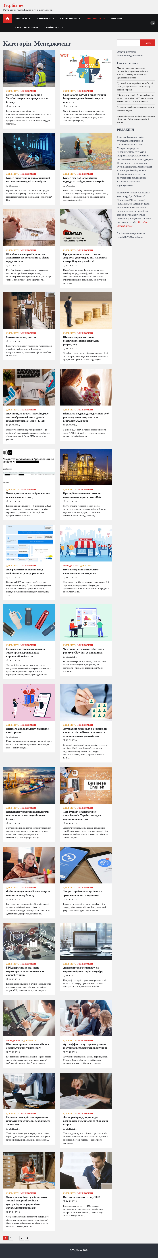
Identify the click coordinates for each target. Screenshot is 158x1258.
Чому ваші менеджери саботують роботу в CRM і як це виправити (83, 650)
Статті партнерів (26, 27)
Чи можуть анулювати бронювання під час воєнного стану (28, 495)
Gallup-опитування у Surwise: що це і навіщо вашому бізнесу (29, 893)
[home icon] (7, 18)
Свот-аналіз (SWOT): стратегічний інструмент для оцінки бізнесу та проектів (84, 98)
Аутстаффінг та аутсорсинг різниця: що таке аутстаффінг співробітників (85, 1045)
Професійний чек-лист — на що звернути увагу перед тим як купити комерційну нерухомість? (85, 257)
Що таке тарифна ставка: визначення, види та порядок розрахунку (81, 340)
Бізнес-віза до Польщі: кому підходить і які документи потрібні (84, 179)
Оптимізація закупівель (21, 336)
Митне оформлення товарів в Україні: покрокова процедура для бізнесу (27, 98)
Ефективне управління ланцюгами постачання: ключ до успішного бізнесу (27, 815)
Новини (116, 18)
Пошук (147, 42)
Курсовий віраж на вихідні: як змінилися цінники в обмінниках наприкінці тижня (136, 119)
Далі (27, 1238)
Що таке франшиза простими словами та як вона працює (81, 571)
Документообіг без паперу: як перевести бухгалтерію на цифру (83, 969)
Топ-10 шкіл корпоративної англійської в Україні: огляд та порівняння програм (82, 815)
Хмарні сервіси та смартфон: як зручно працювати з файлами (82, 893)
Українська (52, 27)
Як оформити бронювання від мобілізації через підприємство (25, 571)
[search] (152, 23)
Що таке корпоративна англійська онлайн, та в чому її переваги (27, 1045)
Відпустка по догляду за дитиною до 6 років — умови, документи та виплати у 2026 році (86, 417)
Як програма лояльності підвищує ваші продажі (27, 730)
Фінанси (21, 18)
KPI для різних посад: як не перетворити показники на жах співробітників (25, 971)
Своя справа (68, 18)
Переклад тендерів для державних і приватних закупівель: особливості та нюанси (28, 1120)
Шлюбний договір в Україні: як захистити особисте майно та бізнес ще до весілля (27, 257)
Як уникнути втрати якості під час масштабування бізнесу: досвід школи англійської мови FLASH (27, 417)
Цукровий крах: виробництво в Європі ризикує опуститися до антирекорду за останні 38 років (135, 86)
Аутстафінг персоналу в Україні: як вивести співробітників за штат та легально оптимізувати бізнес (85, 732)
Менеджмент (28, 91)
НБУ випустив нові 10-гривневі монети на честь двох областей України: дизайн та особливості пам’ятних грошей (135, 98)
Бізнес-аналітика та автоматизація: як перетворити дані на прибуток (28, 179)
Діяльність (94, 18)
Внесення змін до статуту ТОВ (81, 1197)
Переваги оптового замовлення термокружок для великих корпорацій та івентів (25, 652)
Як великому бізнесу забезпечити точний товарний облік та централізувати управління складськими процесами (26, 1202)
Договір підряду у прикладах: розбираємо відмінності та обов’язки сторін (85, 1120)
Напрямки (44, 18)
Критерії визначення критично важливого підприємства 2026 (82, 495)
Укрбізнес (13, 5)
